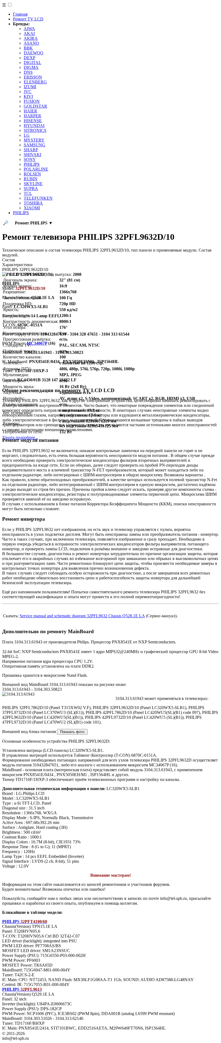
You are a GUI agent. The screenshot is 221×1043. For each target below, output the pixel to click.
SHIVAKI (32, 154)
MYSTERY (34, 140)
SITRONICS (35, 130)
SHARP (31, 149)
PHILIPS (32, 164)
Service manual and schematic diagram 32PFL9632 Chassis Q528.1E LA (82, 616)
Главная (20, 14)
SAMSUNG (34, 145)
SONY (30, 159)
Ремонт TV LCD (28, 19)
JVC (28, 91)
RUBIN (30, 179)
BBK (28, 48)
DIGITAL (32, 62)
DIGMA (31, 67)
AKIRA (31, 38)
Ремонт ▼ (34, 223)
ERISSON (33, 77)
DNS (28, 72)
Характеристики (17, 264)
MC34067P (37, 343)
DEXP (29, 57)
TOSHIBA (33, 203)
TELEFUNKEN (38, 198)
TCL (28, 193)
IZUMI (30, 86)
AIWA (29, 28)
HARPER (32, 116)
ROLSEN (32, 174)
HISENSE (33, 120)
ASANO (31, 43)
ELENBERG (35, 82)
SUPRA (31, 188)
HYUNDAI (34, 125)
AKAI (29, 33)
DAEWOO (33, 53)
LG (27, 135)
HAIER (30, 111)
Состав (8, 260)
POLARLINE (36, 169)
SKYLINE (33, 183)
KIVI (28, 96)
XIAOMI (32, 208)
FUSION (32, 101)
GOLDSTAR (35, 106)
